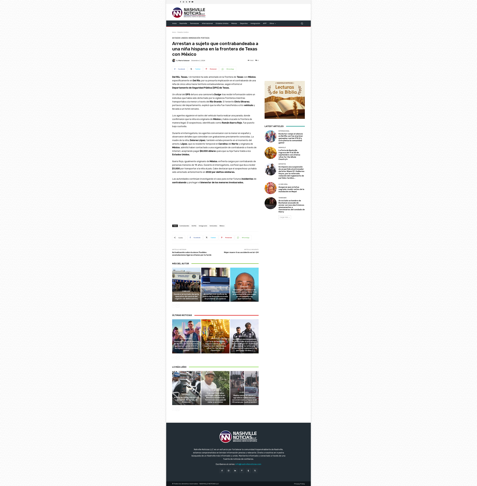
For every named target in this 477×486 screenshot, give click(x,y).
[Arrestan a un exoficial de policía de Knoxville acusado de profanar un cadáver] (215, 285)
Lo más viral (244, 392)
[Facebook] (180, 1)
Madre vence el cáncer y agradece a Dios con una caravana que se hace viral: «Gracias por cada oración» (244, 398)
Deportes (244, 336)
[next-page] (177, 305)
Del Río (194, 226)
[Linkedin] (235, 470)
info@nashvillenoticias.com (248, 464)
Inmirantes (213, 226)
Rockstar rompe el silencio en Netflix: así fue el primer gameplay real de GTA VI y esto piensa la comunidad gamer (186, 346)
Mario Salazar (184, 60)
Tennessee (186, 291)
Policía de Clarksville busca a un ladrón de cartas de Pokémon (186, 399)
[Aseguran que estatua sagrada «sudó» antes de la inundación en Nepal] (271, 188)
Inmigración (194, 38)
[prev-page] (173, 305)
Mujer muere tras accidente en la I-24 (241, 252)
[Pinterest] (241, 470)
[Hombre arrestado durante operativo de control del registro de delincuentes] (186, 285)
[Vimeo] (189, 1)
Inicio (174, 32)
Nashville (215, 338)
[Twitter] (186, 1)
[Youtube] (192, 1)
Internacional (186, 338)
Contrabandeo (184, 226)
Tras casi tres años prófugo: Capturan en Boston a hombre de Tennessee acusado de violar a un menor (215, 397)
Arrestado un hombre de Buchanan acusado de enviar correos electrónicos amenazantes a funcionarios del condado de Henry (291, 206)
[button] (302, 23)
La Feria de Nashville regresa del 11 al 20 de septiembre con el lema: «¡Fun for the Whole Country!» (215, 346)
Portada (205, 38)
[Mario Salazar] (174, 60)
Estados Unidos (183, 32)
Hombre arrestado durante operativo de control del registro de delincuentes (186, 296)
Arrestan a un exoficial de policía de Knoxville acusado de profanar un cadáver (215, 296)
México (222, 226)
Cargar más (284, 217)
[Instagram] (183, 1)
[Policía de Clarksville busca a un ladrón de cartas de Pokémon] (186, 388)
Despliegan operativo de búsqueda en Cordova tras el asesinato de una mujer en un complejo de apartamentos (244, 294)
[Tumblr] (248, 470)
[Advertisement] (215, 207)
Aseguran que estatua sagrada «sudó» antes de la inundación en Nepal (291, 189)
